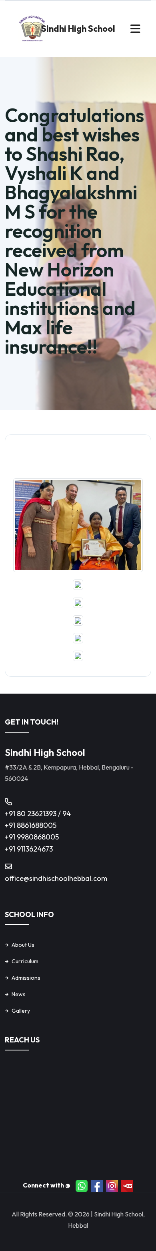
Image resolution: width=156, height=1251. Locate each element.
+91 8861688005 (30, 825)
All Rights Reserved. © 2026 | (53, 1214)
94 (66, 813)
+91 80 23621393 (31, 813)
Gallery (21, 1010)
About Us (23, 944)
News (19, 994)
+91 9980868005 (32, 837)
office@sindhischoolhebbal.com (56, 878)
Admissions (26, 977)
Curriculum (25, 961)
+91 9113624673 (29, 849)
